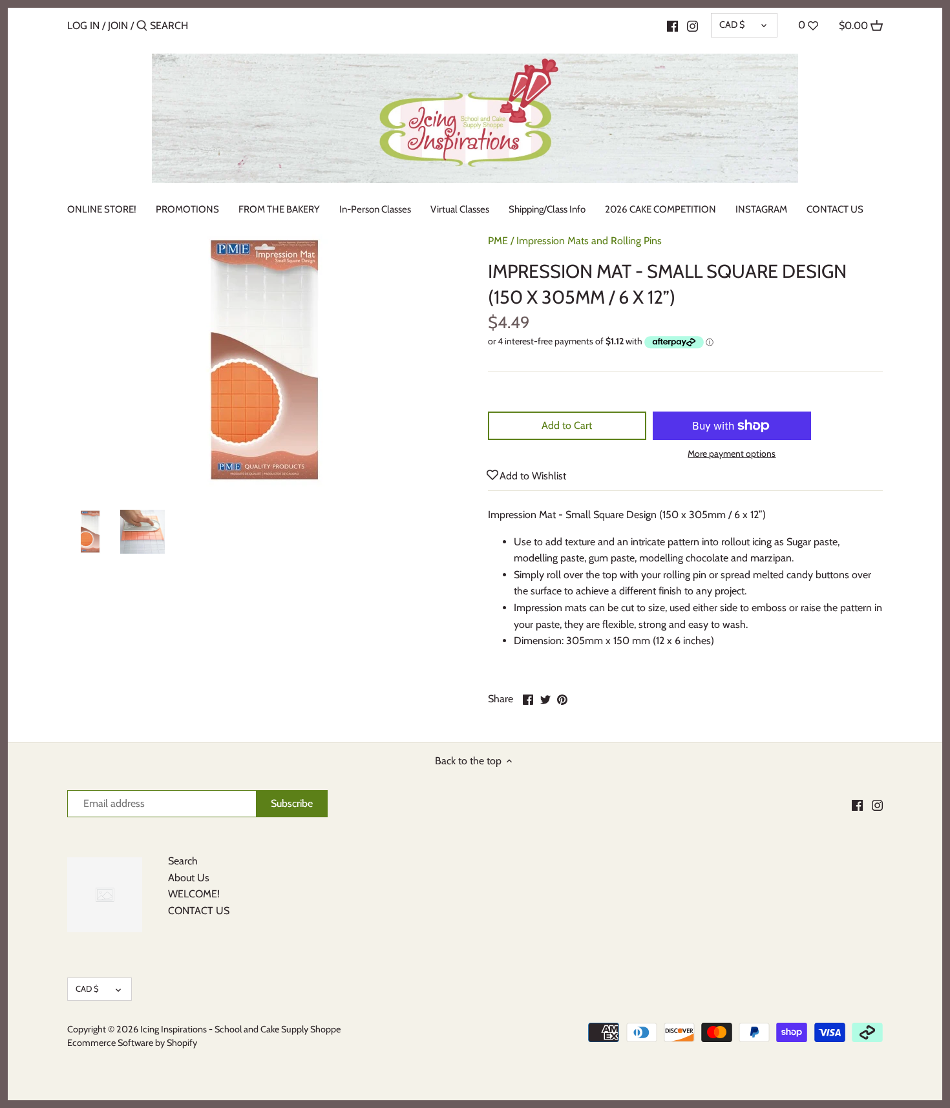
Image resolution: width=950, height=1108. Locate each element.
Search (183, 861)
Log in (83, 25)
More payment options (732, 454)
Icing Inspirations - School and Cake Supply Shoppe (240, 1029)
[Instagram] (692, 25)
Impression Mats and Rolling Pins (589, 241)
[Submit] (141, 26)
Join (118, 25)
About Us (188, 878)
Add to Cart (567, 425)
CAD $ (731, 24)
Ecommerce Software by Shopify (132, 1043)
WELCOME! (194, 894)
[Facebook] (672, 25)
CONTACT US (198, 910)
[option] (90, 531)
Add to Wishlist (533, 476)
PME (498, 241)
